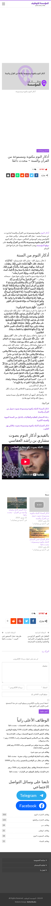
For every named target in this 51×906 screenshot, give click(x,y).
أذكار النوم (45, 233)
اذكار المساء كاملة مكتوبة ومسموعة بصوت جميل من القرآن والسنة (39, 515)
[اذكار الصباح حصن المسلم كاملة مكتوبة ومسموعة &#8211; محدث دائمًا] (39, 532)
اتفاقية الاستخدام (39, 865)
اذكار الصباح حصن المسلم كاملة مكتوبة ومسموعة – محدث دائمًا (39, 542)
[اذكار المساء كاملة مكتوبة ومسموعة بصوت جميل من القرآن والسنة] (39, 504)
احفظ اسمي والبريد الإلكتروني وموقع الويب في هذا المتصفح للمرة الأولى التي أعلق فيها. (27, 704)
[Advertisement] (25, 35)
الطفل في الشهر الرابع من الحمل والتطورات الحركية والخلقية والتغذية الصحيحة (38, 639)
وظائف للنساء (44, 841)
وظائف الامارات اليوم (41, 814)
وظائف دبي (45, 825)
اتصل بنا (42, 870)
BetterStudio (31, 902)
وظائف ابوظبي (44, 830)
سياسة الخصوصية (39, 860)
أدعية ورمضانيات (42, 151)
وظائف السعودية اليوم (41, 836)
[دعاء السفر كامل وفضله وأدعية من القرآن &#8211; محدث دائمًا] (17, 502)
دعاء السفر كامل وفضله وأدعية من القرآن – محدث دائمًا (17, 512)
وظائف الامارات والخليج (41, 820)
